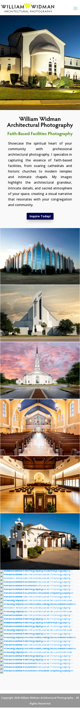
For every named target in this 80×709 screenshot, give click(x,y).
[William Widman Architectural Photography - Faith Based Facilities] (40, 581)
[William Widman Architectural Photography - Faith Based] (40, 574)
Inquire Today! (40, 216)
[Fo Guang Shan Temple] (40, 511)
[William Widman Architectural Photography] (40, 454)
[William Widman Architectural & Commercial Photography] (40, 340)
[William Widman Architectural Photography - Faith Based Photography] (40, 588)
